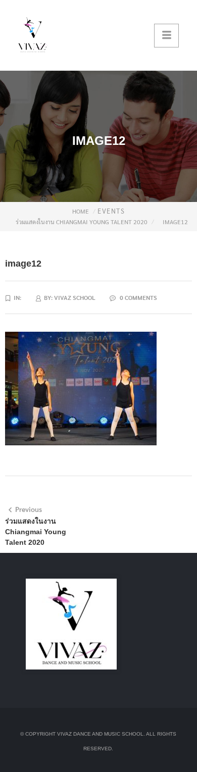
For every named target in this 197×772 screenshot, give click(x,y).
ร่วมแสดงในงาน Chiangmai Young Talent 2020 (81, 222)
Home (80, 211)
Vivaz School (74, 297)
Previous (28, 508)
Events (111, 211)
